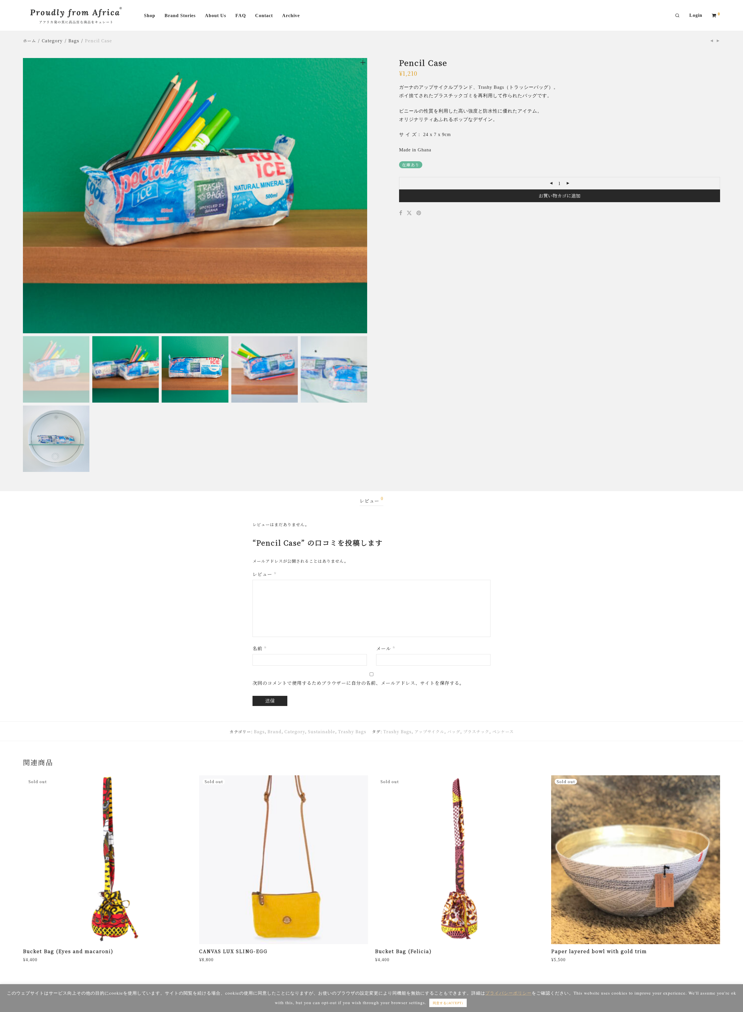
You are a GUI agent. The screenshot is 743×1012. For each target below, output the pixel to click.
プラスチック (476, 731)
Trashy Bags (352, 731)
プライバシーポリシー (508, 993)
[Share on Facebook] (400, 213)
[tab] (371, 501)
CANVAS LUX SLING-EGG (233, 951)
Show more (33, 959)
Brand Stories (180, 15)
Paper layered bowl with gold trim (599, 951)
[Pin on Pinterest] (419, 213)
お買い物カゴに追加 (559, 195)
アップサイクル (429, 731)
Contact (264, 15)
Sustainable (321, 731)
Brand (275, 731)
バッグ (453, 731)
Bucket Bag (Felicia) (403, 951)
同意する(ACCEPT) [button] (448, 1003)
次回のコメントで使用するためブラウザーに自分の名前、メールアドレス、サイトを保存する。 (358, 683)
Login (695, 15)
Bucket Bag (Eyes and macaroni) (68, 951)
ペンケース (503, 731)
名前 (259, 648)
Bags (73, 41)
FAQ (240, 15)
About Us (215, 15)
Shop (149, 15)
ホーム (29, 41)
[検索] (677, 15)
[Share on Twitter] (409, 213)
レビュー (371, 500)
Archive (291, 15)
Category (52, 41)
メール (385, 648)
